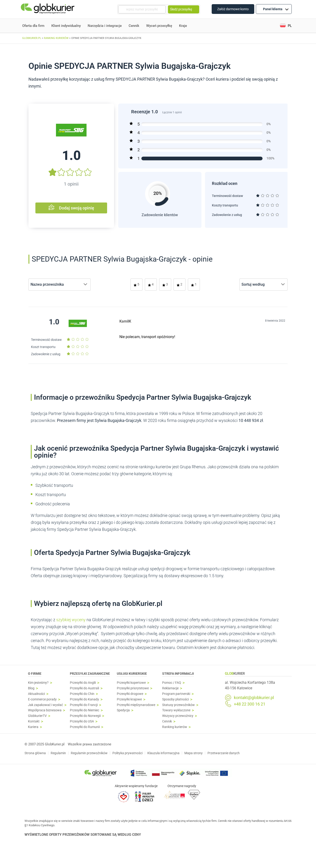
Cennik (134, 26)
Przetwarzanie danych (224, 753)
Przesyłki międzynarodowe (136, 705)
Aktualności (36, 693)
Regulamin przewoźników (89, 753)
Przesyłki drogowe (130, 693)
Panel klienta (272, 9)
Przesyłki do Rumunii (85, 727)
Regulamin (58, 753)
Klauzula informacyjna (163, 753)
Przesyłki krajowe (129, 699)
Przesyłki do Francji (84, 705)
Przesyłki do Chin (82, 693)
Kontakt (34, 721)
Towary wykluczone (176, 710)
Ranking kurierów (174, 727)
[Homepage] (48, 9)
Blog (31, 688)
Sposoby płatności (175, 699)
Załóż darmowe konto (233, 9)
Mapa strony (193, 753)
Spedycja (123, 710)
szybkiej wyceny (71, 619)
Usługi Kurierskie (132, 673)
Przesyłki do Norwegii (85, 715)
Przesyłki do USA (82, 721)
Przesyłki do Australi (84, 688)
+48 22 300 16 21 (249, 704)
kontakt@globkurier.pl (254, 697)
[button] (286, 25)
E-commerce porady (42, 699)
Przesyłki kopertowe (131, 682)
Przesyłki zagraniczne (90, 673)
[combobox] (59, 285)
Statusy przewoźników (178, 705)
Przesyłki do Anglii (83, 682)
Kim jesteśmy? (38, 682)
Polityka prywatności (127, 753)
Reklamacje (170, 688)
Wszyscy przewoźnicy (177, 715)
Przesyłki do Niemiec (84, 710)
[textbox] (48, 284)
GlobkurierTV (37, 715)
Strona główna (35, 753)
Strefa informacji (178, 673)
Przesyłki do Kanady (84, 699)
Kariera (33, 727)
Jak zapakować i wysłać (45, 705)
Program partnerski (176, 693)
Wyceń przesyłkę (159, 26)
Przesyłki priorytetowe (133, 688)
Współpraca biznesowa (45, 710)
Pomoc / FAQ (171, 682)
